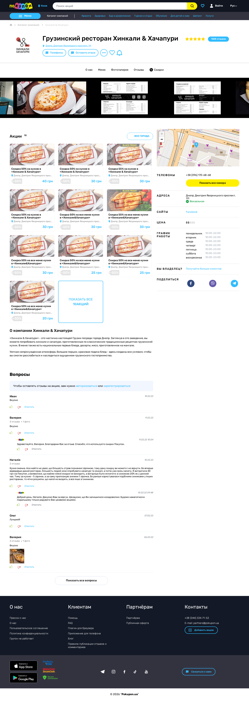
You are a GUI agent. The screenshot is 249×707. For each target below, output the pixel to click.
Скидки (159, 69)
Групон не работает (22, 638)
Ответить (29, 407)
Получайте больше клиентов (203, 268)
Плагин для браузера (81, 628)
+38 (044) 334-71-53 (197, 618)
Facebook (191, 212)
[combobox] (120, 6)
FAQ (70, 623)
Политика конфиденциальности (29, 633)
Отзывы (139, 69)
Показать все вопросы (81, 580)
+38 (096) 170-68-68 (198, 175)
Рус (232, 5)
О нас (89, 69)
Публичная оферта (137, 623)
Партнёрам (133, 618)
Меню (102, 69)
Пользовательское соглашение (29, 628)
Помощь (73, 618)
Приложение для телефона (84, 633)
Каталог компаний (57, 16)
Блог (71, 638)
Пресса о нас (18, 618)
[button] (196, 145)
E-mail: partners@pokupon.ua (202, 623)
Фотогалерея (119, 69)
